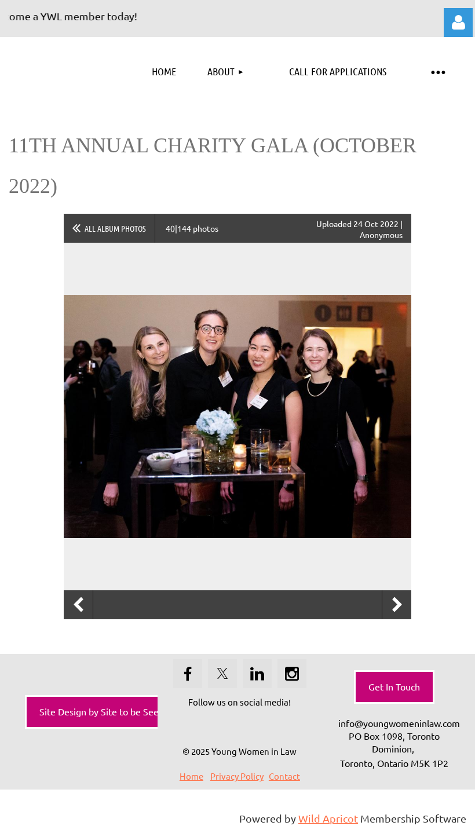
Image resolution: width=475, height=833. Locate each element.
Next (396, 604)
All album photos (115, 228)
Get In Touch (394, 686)
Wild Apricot (328, 818)
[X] (222, 673)
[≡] (437, 71)
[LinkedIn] (257, 673)
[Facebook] (187, 673)
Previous (78, 604)
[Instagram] (291, 673)
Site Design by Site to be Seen (101, 711)
